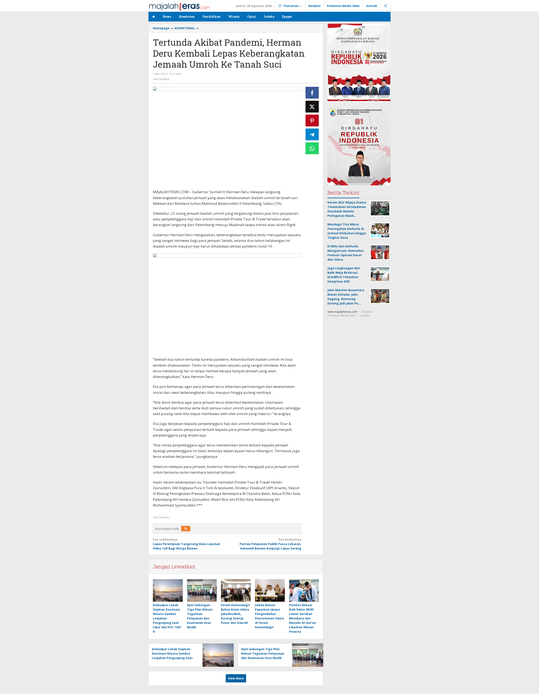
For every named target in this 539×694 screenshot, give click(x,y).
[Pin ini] (312, 120)
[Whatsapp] (312, 148)
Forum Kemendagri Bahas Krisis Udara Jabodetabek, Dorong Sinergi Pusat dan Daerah (235, 614)
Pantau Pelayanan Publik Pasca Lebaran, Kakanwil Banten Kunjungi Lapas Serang (270, 543)
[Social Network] (386, 6)
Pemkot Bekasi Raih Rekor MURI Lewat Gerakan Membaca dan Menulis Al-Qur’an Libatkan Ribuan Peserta (302, 618)
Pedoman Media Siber (341, 315)
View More (236, 678)
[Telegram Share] (312, 134)
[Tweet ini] (312, 107)
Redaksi (367, 311)
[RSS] (185, 528)
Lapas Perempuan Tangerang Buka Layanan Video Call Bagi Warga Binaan (186, 543)
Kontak (364, 315)
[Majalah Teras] (179, 6)
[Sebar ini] (312, 93)
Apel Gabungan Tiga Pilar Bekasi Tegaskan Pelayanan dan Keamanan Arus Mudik (262, 653)
